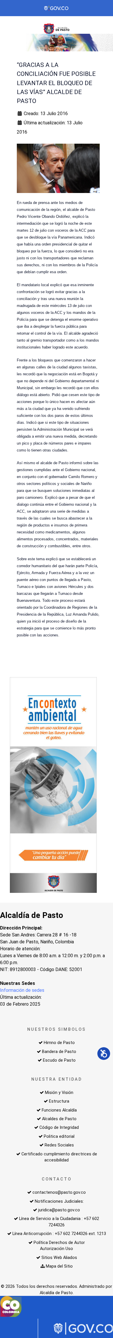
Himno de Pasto (59, 1042)
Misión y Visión (59, 1092)
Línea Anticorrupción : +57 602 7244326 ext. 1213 (59, 1233)
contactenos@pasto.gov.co (59, 1192)
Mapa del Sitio (59, 1266)
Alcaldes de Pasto (59, 1118)
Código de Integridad (59, 1127)
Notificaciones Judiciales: (59, 1201)
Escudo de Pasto (59, 1060)
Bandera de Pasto (59, 1051)
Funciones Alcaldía (59, 1110)
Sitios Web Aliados (59, 1257)
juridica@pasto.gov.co (59, 1210)
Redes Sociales (59, 1145)
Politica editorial (59, 1136)
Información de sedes (22, 990)
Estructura (59, 1101)
